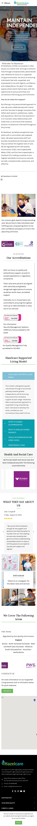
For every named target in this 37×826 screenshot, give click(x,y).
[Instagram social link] (18, 791)
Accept (18, 822)
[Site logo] (21, 3)
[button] (16, 59)
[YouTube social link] (1, 179)
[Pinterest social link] (24, 791)
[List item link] (18, 783)
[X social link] (15, 791)
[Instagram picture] (9, 562)
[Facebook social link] (13, 791)
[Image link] (7, 244)
